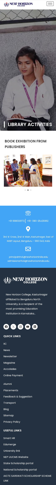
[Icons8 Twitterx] (13, 327)
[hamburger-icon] (50, 3)
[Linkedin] (35, 327)
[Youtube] (27, 327)
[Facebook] (6, 327)
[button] (7, 171)
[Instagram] (20, 327)
